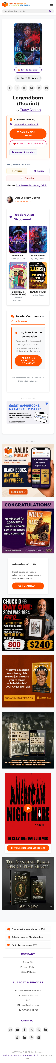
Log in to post (20, 321)
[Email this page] (46, 88)
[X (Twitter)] (31, 1029)
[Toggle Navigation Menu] (51, 4)
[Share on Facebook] (10, 88)
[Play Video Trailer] (28, 808)
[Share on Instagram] (17, 88)
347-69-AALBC (29, 1010)
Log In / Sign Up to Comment (28, 361)
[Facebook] (24, 1029)
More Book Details (24, 152)
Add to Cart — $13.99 (29, 134)
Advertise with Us (28, 995)
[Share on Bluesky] (32, 88)
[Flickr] (38, 1037)
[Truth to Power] (38, 276)
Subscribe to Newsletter (28, 990)
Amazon (19, 171)
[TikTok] (17, 1037)
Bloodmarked (38, 255)
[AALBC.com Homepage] (16, 4)
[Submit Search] (50, 11)
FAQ (28, 1000)
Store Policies (28, 972)
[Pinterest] (31, 1037)
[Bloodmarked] (38, 240)
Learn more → (23, 201)
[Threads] (38, 1029)
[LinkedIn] (24, 1037)
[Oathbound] (18, 240)
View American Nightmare (29, 848)
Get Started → (28, 586)
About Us (28, 962)
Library (40, 171)
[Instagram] (10, 1029)
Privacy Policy (28, 967)
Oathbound (18, 255)
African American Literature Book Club (21, 1055)
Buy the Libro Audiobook (26, 124)
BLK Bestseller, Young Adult (31, 185)
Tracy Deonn (30, 110)
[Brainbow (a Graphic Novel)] (18, 276)
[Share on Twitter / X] (39, 88)
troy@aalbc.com (29, 1005)
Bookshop (30, 178)
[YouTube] (17, 1029)
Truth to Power (38, 292)
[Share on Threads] (24, 88)
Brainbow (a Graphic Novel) (18, 293)
